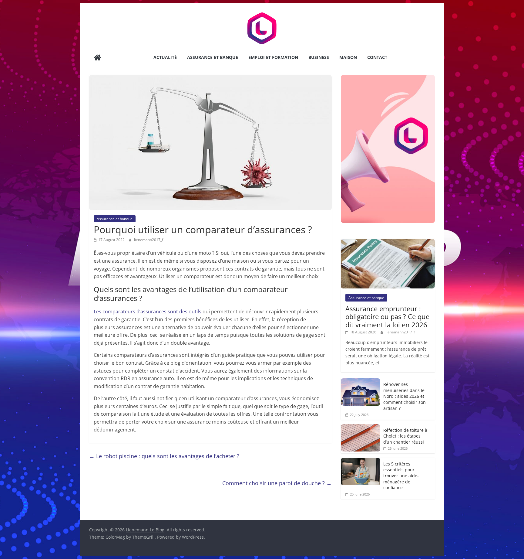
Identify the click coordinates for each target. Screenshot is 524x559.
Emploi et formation (273, 57)
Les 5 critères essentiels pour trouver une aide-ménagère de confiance (401, 475)
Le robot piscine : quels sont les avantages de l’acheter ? (164, 456)
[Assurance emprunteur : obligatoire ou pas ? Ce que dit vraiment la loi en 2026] (388, 242)
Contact (377, 57)
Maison (348, 57)
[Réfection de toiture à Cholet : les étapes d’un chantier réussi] (360, 427)
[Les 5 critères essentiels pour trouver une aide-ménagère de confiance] (360, 461)
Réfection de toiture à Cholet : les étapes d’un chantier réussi (405, 436)
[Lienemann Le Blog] (97, 58)
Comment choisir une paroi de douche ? (277, 483)
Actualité (165, 57)
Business (318, 57)
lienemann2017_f (148, 239)
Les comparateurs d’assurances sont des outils (147, 311)
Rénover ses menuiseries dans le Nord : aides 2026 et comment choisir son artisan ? (404, 396)
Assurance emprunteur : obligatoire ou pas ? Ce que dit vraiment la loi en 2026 (387, 316)
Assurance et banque (212, 57)
